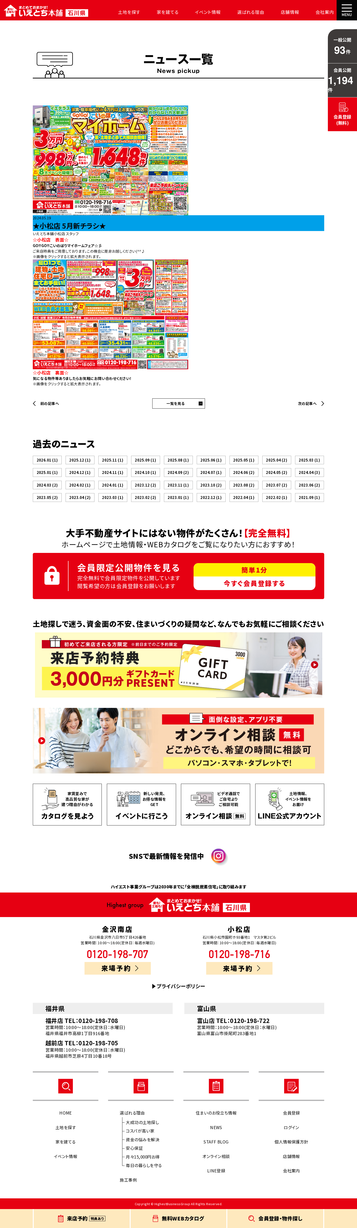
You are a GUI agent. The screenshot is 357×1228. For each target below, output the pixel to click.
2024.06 (244, 472)
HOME (65, 1113)
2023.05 (47, 497)
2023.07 (276, 485)
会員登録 (291, 1113)
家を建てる (168, 12)
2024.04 (309, 472)
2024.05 (276, 472)
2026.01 (47, 460)
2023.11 (178, 485)
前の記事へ (49, 403)
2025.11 (112, 460)
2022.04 (244, 497)
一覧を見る (175, 403)
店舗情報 (290, 12)
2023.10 (211, 485)
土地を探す (129, 12)
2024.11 (112, 472)
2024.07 (211, 472)
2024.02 (80, 485)
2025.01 (47, 472)
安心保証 (134, 1148)
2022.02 (276, 497)
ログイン (291, 1127)
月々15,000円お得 (143, 1157)
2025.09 (145, 460)
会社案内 (324, 12)
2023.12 (145, 485)
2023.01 (178, 497)
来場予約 (116, 968)
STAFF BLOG (216, 1142)
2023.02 (145, 497)
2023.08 (244, 485)
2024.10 (145, 472)
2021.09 (309, 497)
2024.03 (47, 485)
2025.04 (276, 460)
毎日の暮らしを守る (144, 1165)
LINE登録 (216, 1171)
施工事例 (128, 1180)
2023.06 (309, 485)
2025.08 (178, 460)
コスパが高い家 (140, 1131)
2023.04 (80, 497)
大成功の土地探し (142, 1122)
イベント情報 (208, 12)
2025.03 (309, 460)
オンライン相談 (216, 1156)
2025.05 (244, 460)
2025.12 (80, 460)
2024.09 (178, 472)
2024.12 (80, 472)
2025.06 (211, 460)
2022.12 (211, 497)
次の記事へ (307, 403)
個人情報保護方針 (291, 1142)
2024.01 (112, 485)
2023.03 (112, 497)
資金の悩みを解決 (142, 1139)
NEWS (216, 1127)
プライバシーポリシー (181, 986)
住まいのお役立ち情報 (216, 1113)
